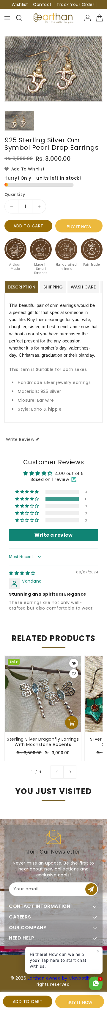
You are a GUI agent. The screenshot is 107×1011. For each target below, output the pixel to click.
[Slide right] (69, 772)
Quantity (14, 194)
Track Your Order (75, 4)
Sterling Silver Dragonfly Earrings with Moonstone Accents (43, 741)
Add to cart (28, 226)
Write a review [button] (53, 535)
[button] (27, 499)
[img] (22, 573)
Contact (42, 4)
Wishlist (20, 4)
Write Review (20, 439)
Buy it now (79, 226)
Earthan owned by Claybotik (58, 978)
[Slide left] (57, 772)
